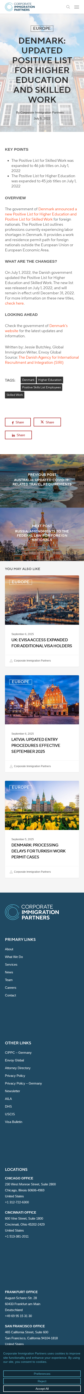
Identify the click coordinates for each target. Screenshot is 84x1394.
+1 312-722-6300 (17, 1202)
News (9, 972)
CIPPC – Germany (18, 1052)
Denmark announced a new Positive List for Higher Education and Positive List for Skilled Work (41, 214)
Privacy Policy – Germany (23, 1083)
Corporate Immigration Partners (42, 112)
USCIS (10, 1114)
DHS (8, 1106)
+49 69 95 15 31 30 (18, 1316)
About (9, 949)
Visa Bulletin (13, 1122)
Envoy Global (14, 1060)
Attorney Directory (18, 1068)
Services (11, 964)
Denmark (28, 380)
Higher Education (50, 380)
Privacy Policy (15, 1075)
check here (14, 303)
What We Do (14, 957)
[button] (76, 7)
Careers (10, 987)
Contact (10, 995)
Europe (42, 28)
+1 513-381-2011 (17, 1236)
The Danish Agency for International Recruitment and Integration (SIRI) (42, 360)
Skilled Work (14, 395)
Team (9, 980)
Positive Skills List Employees (41, 387)
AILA (8, 1099)
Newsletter (12, 1091)
